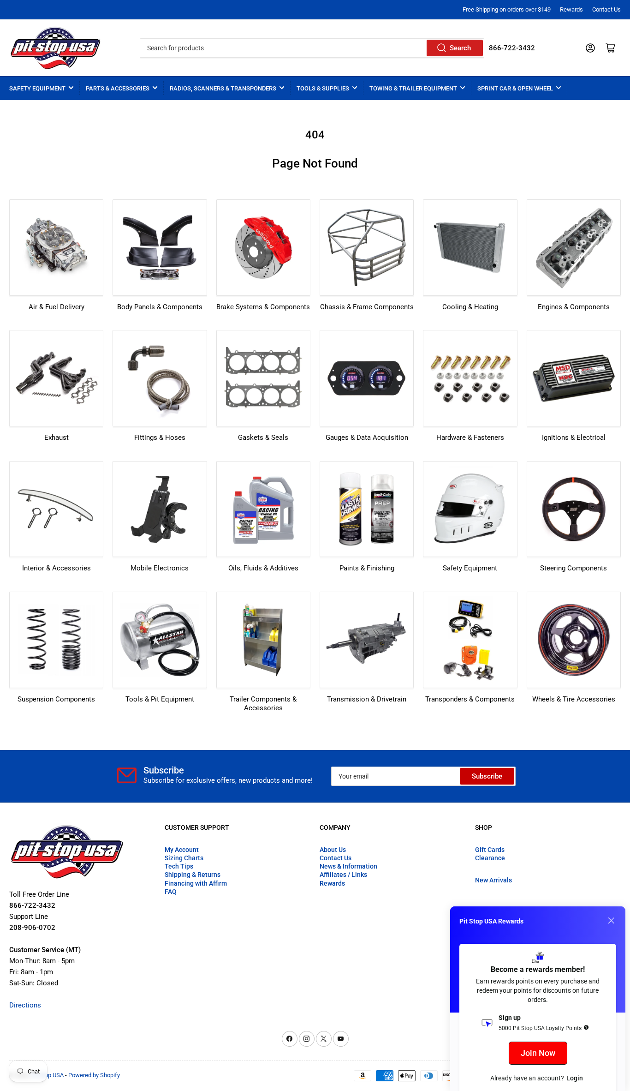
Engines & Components (574, 307)
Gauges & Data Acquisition (367, 437)
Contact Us (606, 9)
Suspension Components (56, 699)
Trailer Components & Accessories (263, 704)
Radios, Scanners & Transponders (223, 88)
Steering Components (573, 568)
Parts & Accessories (117, 88)
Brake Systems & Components (263, 307)
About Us (333, 849)
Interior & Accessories (56, 568)
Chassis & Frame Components (367, 307)
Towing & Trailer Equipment (413, 88)
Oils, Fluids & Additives (263, 568)
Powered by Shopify (94, 1075)
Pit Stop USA (47, 1075)
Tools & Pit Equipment (159, 699)
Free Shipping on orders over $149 (507, 9)
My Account (182, 849)
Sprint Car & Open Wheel (515, 88)
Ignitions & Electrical (574, 437)
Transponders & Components (470, 699)
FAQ (171, 891)
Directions (25, 1005)
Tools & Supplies (323, 88)
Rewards (571, 9)
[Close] (611, 921)
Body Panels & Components (159, 307)
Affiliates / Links (343, 874)
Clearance (490, 858)
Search (460, 48)
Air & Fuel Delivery (56, 307)
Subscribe (487, 776)
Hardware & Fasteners (470, 437)
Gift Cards (490, 849)
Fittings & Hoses (159, 437)
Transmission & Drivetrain (366, 699)
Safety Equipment (37, 88)
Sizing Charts (184, 858)
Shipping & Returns (192, 874)
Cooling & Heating (470, 307)
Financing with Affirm (196, 883)
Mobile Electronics (160, 568)
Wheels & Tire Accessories (573, 699)
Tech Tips (179, 866)
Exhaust (56, 437)
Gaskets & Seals (263, 437)
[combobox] (312, 48)
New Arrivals (493, 880)
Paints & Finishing (366, 568)
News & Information (348, 866)
